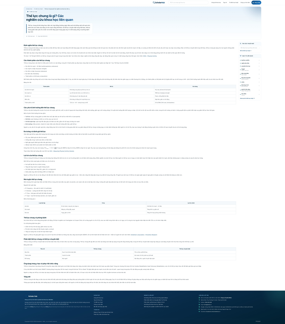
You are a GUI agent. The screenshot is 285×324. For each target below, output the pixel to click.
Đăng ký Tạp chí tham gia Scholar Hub (103, 312)
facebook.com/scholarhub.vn (213, 311)
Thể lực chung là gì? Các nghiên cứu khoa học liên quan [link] (57, 9)
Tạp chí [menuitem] (225, 2)
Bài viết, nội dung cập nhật (100, 306)
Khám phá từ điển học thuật (246, 98)
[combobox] (188, 2)
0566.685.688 (208, 302)
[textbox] (189, 2)
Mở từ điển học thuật (245, 50)
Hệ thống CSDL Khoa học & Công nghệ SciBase (156, 297)
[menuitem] (256, 2)
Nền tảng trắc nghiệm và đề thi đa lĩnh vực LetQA (156, 306)
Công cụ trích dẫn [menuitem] (245, 2)
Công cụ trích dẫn (98, 304)
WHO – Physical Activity (150, 56)
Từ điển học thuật (98, 302)
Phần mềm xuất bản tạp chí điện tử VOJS (154, 302)
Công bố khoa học (98, 297)
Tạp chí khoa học (98, 300)
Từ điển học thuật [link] (38, 9)
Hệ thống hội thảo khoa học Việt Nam (153, 304)
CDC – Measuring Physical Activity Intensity (62, 151)
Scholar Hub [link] (29, 9)
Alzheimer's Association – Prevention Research (144, 234)
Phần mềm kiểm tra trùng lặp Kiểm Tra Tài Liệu (155, 300)
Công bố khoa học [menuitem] (216, 2)
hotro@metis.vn (208, 304)
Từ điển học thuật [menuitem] (233, 2)
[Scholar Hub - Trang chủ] (159, 2)
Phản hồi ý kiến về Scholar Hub (101, 314)
